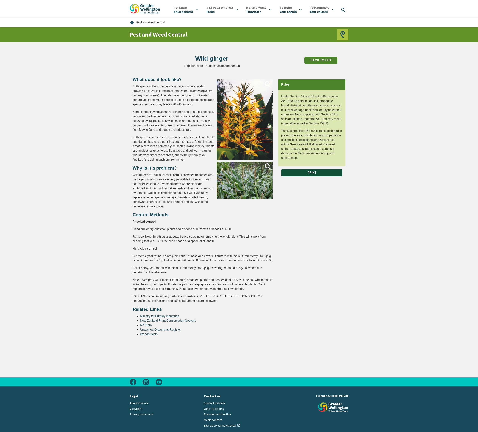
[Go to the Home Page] (333, 407)
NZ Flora (146, 325)
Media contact (213, 420)
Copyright (136, 409)
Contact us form (214, 403)
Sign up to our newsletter (222, 425)
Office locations (214, 409)
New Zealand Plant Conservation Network (168, 320)
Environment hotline (217, 414)
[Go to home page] (145, 8)
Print (311, 172)
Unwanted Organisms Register (160, 329)
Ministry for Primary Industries (159, 316)
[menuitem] (186, 10)
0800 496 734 (340, 396)
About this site (139, 403)
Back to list (320, 60)
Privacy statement (141, 414)
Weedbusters (149, 334)
